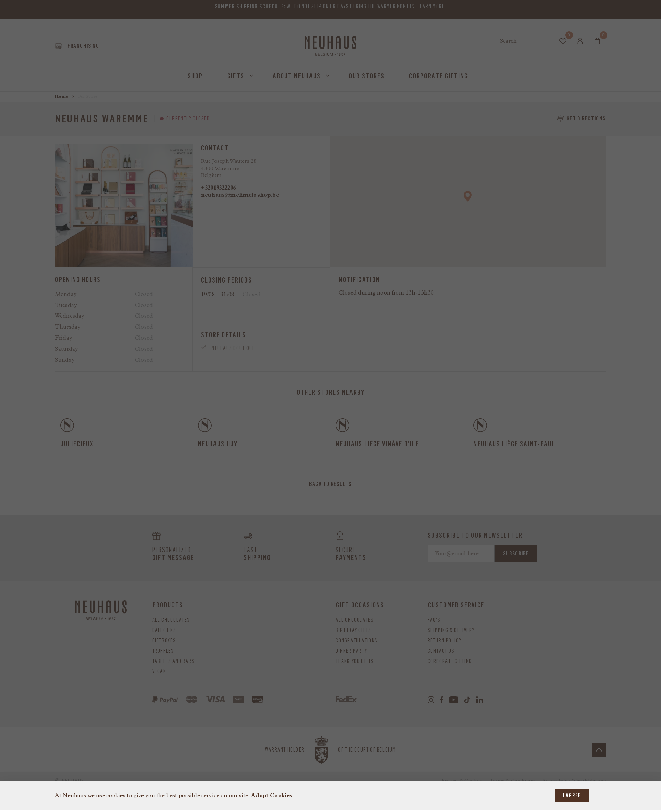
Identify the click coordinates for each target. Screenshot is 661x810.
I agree (572, 795)
